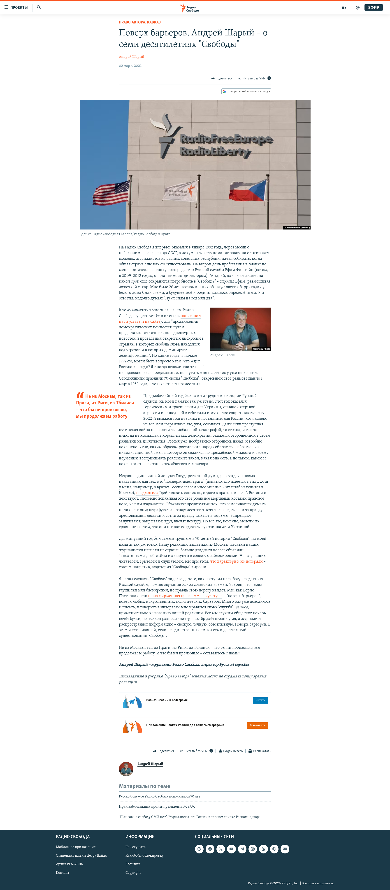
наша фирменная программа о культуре (185, 596)
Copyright (133, 873)
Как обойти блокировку (144, 856)
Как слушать (135, 847)
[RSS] (263, 849)
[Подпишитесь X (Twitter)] (220, 849)
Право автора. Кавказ (140, 23)
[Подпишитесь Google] (199, 849)
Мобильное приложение (76, 847)
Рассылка (133, 864)
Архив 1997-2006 (69, 864)
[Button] (222, 78)
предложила (147, 493)
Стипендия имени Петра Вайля (81, 856)
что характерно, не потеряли (236, 562)
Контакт (62, 873)
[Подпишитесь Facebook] (210, 849)
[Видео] (344, 7)
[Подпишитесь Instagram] (252, 849)
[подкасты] (357, 7)
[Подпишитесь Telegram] (242, 849)
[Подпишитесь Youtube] (231, 849)
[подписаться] (285, 849)
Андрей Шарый (131, 57)
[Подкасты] (274, 849)
